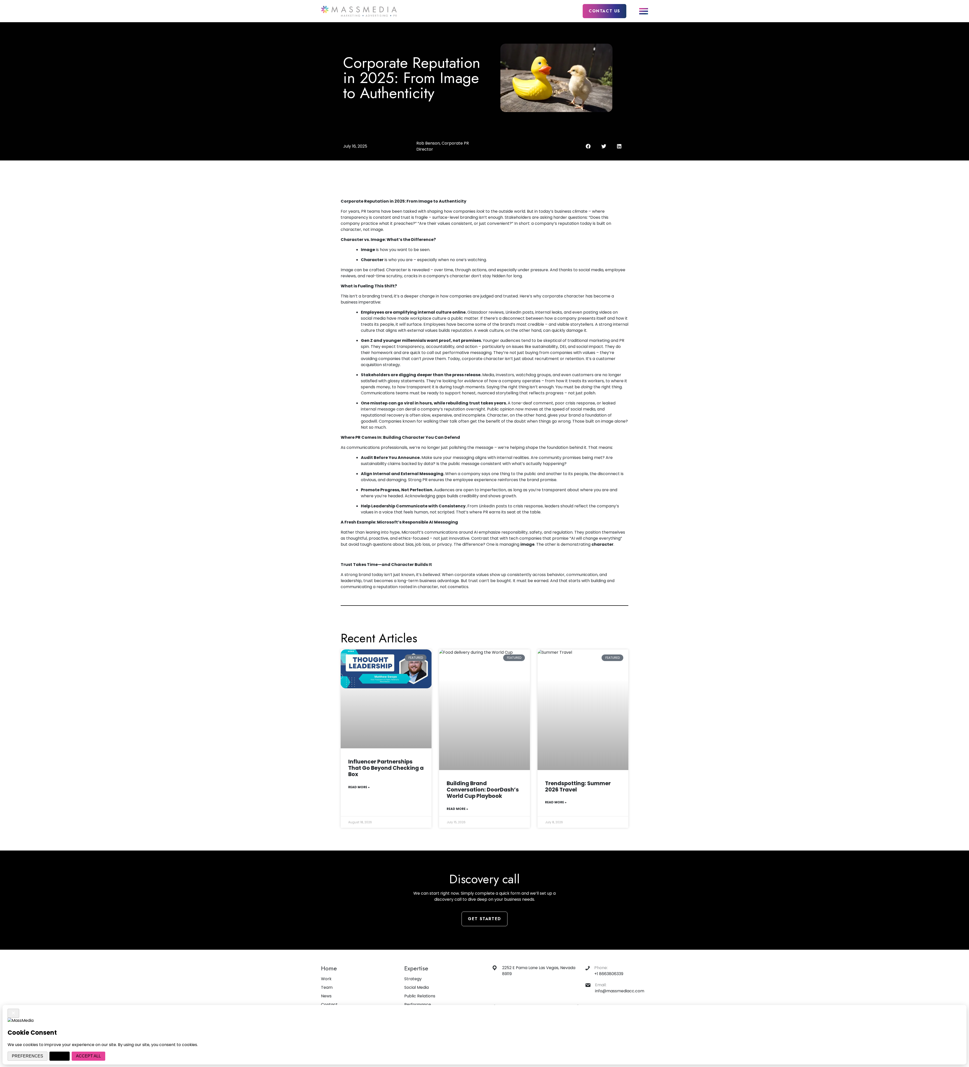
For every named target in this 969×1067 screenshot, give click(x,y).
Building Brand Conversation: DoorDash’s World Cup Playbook (483, 790)
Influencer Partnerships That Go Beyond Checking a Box (386, 768)
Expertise (416, 968)
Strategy (413, 979)
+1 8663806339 (608, 974)
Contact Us (604, 11)
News (326, 996)
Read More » (359, 787)
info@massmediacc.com (619, 991)
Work (326, 979)
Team (327, 987)
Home (329, 968)
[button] (588, 146)
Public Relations (419, 996)
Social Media (416, 987)
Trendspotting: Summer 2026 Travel (578, 786)
